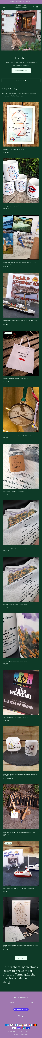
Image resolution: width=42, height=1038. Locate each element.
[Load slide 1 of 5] (16, 81)
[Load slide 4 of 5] (23, 81)
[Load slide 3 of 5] (21, 81)
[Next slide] (29, 81)
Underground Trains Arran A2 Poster (13, 149)
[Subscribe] (32, 1002)
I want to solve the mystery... (21, 72)
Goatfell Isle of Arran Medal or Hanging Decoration (17, 435)
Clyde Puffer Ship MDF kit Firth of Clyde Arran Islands (18, 888)
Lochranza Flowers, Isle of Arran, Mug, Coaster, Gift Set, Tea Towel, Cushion (20, 775)
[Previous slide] (13, 81)
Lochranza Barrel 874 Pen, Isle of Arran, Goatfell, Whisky (19, 832)
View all (21, 958)
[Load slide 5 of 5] (26, 81)
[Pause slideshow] (38, 81)
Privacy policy (24, 1034)
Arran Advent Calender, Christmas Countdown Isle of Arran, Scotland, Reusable (20, 946)
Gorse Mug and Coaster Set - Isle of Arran (15, 661)
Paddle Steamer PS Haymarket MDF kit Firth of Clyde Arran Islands (20, 321)
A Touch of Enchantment (20, 1031)
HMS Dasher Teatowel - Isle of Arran (13, 491)
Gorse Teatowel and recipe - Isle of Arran (15, 604)
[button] (4, 7)
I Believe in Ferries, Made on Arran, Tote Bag (16, 378)
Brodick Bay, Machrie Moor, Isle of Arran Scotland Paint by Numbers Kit (19, 263)
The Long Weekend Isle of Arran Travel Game (16, 717)
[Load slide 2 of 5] (18, 81)
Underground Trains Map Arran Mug (13, 206)
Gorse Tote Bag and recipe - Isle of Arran (15, 548)
